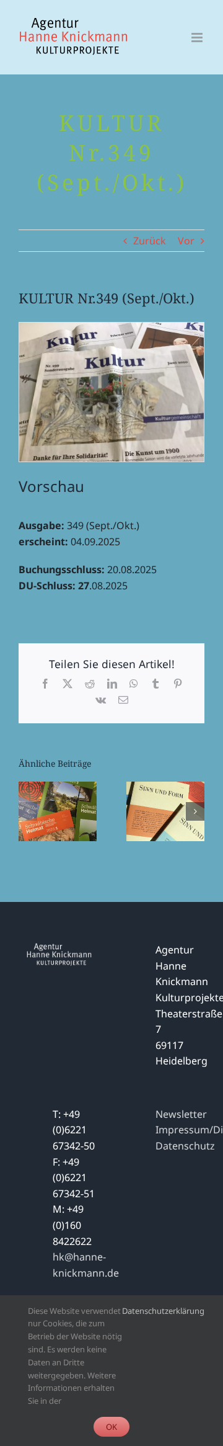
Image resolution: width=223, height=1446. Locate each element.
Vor (186, 241)
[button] (28, 811)
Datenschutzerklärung (163, 1310)
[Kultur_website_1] (111, 327)
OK (111, 1426)
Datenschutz (185, 1146)
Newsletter (181, 1114)
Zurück (149, 241)
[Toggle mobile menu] (197, 37)
